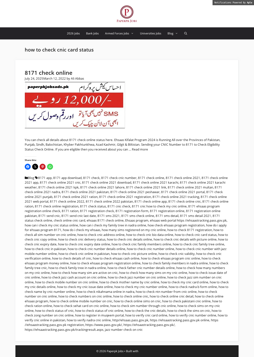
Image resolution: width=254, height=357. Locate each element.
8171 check (91, 178)
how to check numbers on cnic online (85, 296)
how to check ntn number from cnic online (166, 291)
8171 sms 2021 (108, 216)
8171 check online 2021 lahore (102, 187)
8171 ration (70, 211)
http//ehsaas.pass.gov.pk (130, 320)
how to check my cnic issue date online (85, 287)
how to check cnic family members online (141, 244)
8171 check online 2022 (67, 201)
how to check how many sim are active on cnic (84, 272)
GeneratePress (148, 351)
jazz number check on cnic (124, 329)
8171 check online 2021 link (146, 187)
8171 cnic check (118, 206)
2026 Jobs (73, 33)
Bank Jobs (92, 33)
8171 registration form (131, 211)
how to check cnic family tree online (198, 244)
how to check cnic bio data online (149, 235)
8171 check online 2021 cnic (60, 182)
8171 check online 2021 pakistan (85, 192)
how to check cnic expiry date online (84, 244)
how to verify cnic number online (192, 315)
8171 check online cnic (184, 201)
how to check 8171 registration (189, 230)
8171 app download (67, 178)
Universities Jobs (150, 33)
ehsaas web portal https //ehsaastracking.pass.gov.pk (188, 220)
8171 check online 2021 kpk (58, 187)
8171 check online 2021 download (106, 182)
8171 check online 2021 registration (125, 197)
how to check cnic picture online (134, 254)
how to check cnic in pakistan (45, 249)
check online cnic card (69, 220)
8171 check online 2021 (183, 178)
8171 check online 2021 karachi (155, 182)
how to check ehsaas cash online (116, 258)
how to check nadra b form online (193, 287)
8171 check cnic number (118, 178)
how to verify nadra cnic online (89, 320)
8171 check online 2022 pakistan (109, 201)
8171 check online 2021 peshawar (135, 192)
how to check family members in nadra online (175, 263)
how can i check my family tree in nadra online (113, 225)
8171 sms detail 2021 (195, 216)
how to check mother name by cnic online (129, 282)
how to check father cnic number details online (141, 268)
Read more (140, 149)
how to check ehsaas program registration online (105, 263)
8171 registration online (167, 211)
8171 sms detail (167, 216)
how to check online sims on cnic (137, 301)
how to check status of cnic (54, 310)
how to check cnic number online (150, 249)
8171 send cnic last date (78, 216)
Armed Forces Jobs (117, 33)
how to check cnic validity (176, 254)
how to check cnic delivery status (81, 239)
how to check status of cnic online (99, 310)
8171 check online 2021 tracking (175, 197)
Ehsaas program (136, 220)
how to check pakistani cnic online (186, 301)
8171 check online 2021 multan (190, 187)
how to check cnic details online (129, 239)
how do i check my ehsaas (81, 230)
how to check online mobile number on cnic (81, 301)
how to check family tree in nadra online (77, 268)
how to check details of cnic (71, 258)
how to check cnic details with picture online (185, 239)
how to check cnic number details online (96, 249)
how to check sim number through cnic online (143, 306)
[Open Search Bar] (185, 33)
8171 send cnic (49, 216)
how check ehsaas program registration (176, 225)
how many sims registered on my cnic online (134, 230)
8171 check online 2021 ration (76, 197)
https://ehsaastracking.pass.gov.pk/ (149, 325)
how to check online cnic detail (171, 296)
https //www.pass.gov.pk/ (103, 325)
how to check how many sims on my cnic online (153, 272)
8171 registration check (97, 211)
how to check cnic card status (196, 235)
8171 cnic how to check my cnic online (159, 206)
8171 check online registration (56, 206)
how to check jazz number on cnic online (137, 277)
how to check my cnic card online (184, 282)
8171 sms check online (137, 216)
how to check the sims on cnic (188, 310)
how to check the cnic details (145, 310)
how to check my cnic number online (140, 287)
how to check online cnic (130, 296)
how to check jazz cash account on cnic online (73, 277)
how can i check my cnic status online (51, 225)
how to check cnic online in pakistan (84, 254)
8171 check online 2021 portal (183, 192)
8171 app (45, 178)
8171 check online (48, 72)
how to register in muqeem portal (99, 315)
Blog (170, 33)
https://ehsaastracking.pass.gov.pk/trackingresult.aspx (64, 329)
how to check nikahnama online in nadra (105, 291)
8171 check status (93, 206)
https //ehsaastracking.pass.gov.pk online (179, 320)
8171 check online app (150, 201)
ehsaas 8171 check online (105, 220)
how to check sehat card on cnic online (81, 306)
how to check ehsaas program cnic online (170, 258)
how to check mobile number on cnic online (66, 282)
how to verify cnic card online (146, 315)
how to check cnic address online (101, 235)
